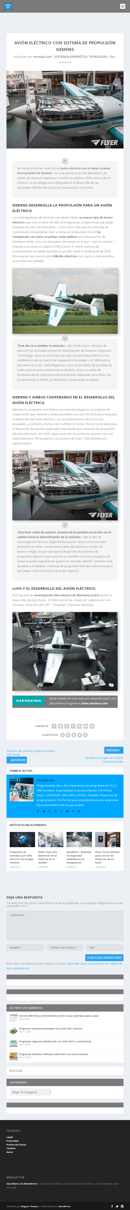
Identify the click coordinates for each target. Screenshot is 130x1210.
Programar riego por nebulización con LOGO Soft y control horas (55, 1041)
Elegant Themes (29, 1206)
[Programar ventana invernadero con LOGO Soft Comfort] (14, 1031)
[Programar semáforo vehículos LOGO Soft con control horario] (14, 1056)
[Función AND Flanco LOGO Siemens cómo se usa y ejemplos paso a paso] (14, 1018)
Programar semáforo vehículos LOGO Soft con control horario (53, 1054)
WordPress (64, 1206)
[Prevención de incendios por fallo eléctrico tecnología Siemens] (22, 839)
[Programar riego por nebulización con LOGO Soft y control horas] (14, 1043)
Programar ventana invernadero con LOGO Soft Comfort (50, 1028)
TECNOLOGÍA (98, 56)
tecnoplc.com (42, 56)
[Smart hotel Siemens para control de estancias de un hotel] (107, 839)
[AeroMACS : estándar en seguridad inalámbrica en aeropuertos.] (79, 839)
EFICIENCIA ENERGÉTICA (71, 56)
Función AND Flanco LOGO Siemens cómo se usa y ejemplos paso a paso (59, 1015)
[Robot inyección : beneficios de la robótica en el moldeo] (51, 839)
